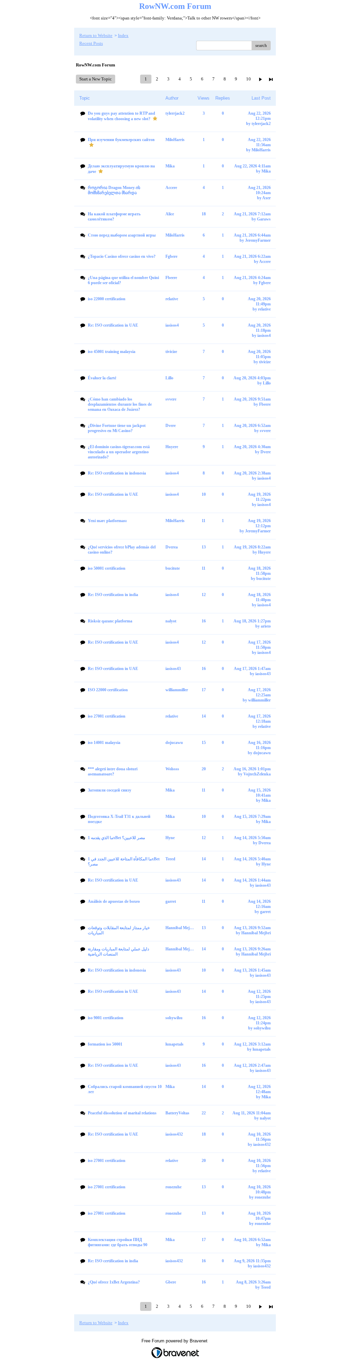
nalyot (265, 1118)
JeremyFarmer (258, 240)
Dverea (264, 842)
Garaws (264, 219)
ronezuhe (263, 1197)
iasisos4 (264, 335)
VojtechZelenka (257, 774)
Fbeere (265, 404)
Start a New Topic (95, 78)
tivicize (265, 361)
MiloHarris (261, 150)
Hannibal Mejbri (256, 933)
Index (123, 35)
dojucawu (262, 752)
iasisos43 (263, 673)
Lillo (267, 383)
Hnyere (264, 552)
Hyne (266, 864)
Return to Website (95, 35)
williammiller (259, 700)
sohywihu (262, 1028)
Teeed (266, 1287)
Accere (265, 261)
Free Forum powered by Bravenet (175, 1340)
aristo (266, 626)
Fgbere (265, 282)
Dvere (265, 452)
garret (265, 911)
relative (264, 309)
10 (248, 78)
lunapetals (262, 1049)
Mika (266, 171)
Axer (266, 197)
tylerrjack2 (261, 123)
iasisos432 (262, 1144)
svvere (265, 430)
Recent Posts (91, 43)
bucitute (263, 578)
